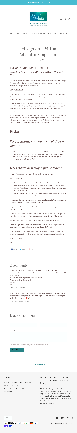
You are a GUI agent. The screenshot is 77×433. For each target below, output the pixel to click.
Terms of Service (17, 386)
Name (11, 321)
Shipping (6, 386)
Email (42, 321)
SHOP (17, 389)
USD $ (7, 418)
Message (12, 330)
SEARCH (6, 383)
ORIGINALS (25, 389)
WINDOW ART (8, 392)
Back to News (40, 364)
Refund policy (8, 389)
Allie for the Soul (58, 423)
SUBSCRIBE (28, 383)
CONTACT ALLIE (17, 383)
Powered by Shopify (68, 423)
